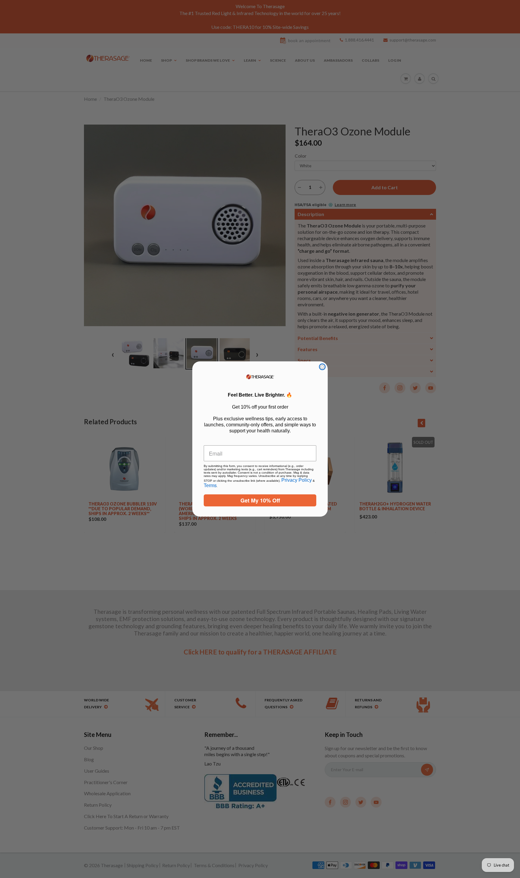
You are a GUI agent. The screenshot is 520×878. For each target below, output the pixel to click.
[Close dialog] (322, 367)
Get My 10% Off (260, 500)
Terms (210, 485)
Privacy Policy (296, 480)
